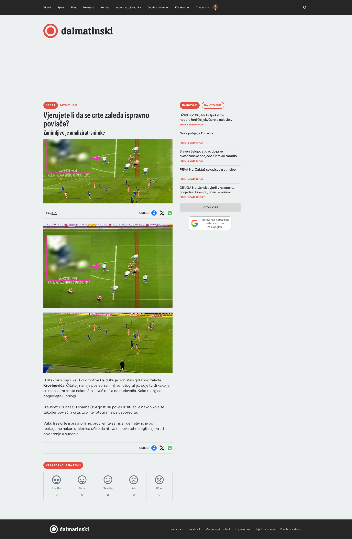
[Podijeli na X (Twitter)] (162, 213)
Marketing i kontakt (218, 529)
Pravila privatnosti (291, 529)
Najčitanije (213, 105)
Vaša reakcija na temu (63, 465)
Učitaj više (210, 207)
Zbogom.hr (202, 7)
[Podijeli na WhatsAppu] (170, 213)
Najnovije (189, 105)
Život (74, 7)
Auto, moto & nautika (128, 7)
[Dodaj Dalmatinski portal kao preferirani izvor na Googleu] (210, 223)
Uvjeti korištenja (265, 529)
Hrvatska (88, 7)
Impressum (242, 529)
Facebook (194, 529)
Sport (61, 7)
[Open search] (305, 7)
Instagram (177, 529)
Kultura (105, 7)
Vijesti (47, 7)
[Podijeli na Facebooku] (154, 213)
